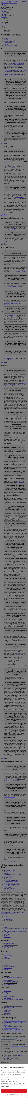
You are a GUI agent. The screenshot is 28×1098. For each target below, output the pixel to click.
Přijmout (14, 1091)
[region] (14, 1081)
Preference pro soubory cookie (14, 1094)
